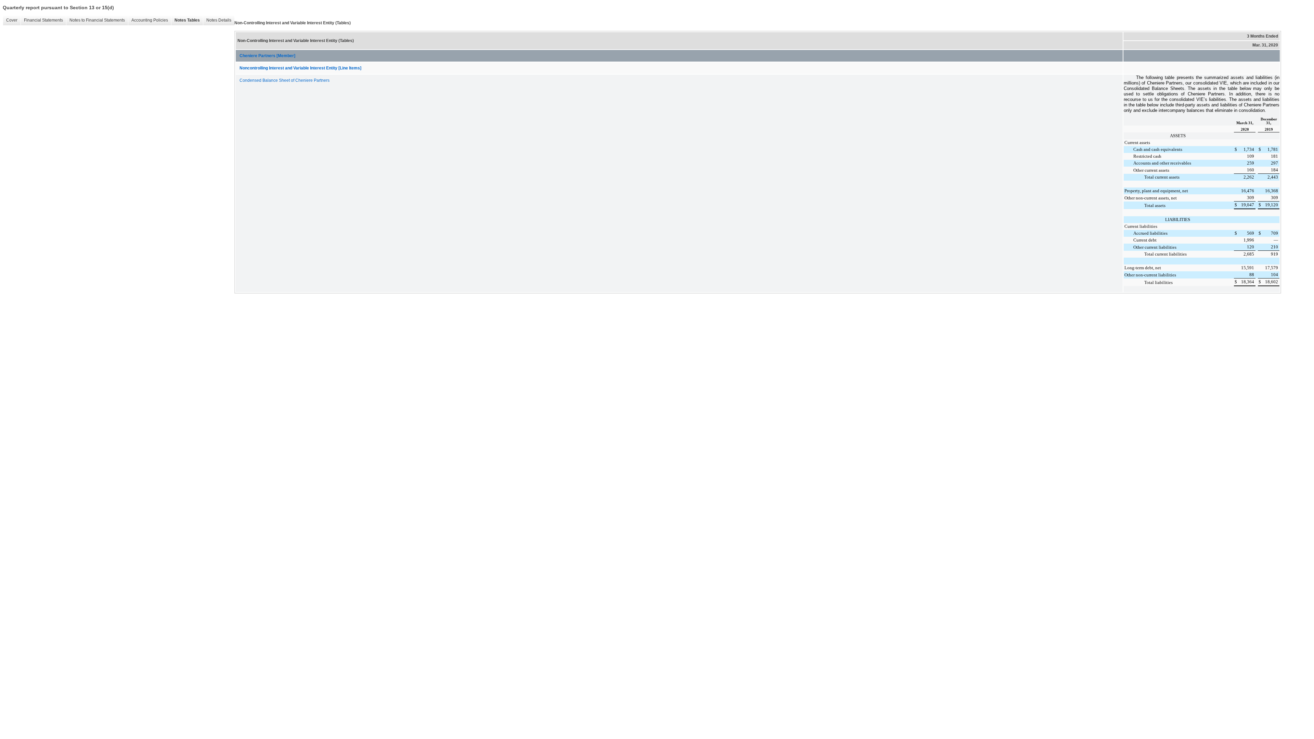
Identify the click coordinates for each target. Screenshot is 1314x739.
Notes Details (218, 20)
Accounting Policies (149, 20)
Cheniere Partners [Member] (267, 56)
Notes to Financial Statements (97, 20)
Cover (11, 20)
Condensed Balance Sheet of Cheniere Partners (285, 80)
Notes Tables (187, 20)
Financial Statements (43, 20)
